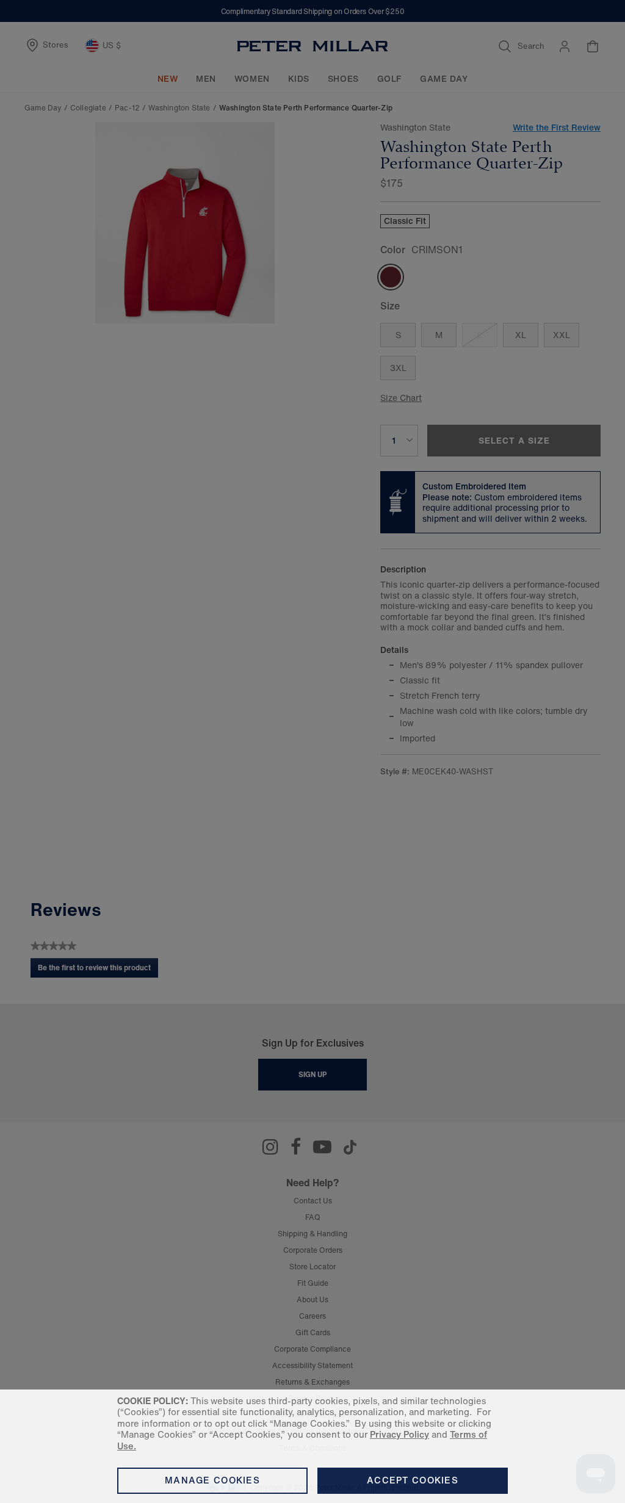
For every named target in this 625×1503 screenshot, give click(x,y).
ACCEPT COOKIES (412, 1480)
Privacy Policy (399, 1434)
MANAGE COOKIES (212, 1480)
